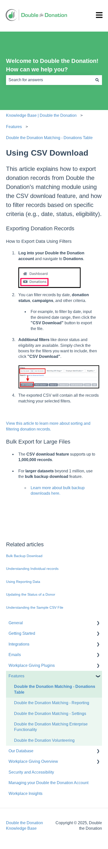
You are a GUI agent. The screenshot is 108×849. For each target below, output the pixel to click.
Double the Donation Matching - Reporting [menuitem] (51, 703)
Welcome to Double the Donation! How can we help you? (52, 65)
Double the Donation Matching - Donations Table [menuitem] (54, 689)
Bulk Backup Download (24, 556)
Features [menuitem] (16, 676)
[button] (98, 623)
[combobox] (49, 80)
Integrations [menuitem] (19, 644)
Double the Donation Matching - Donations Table (49, 138)
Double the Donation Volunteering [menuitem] (44, 740)
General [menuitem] (16, 623)
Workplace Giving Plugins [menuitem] (32, 665)
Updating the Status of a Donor (30, 594)
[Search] (97, 80)
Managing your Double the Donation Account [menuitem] (48, 783)
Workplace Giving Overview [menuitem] (33, 761)
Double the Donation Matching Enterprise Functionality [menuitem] (51, 727)
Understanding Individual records (32, 569)
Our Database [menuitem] (21, 751)
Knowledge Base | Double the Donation (41, 115)
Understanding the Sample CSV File (34, 607)
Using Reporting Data (23, 582)
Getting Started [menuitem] (22, 633)
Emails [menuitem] (15, 655)
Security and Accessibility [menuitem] (31, 772)
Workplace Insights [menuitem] (25, 793)
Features (14, 127)
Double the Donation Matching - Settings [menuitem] (50, 713)
